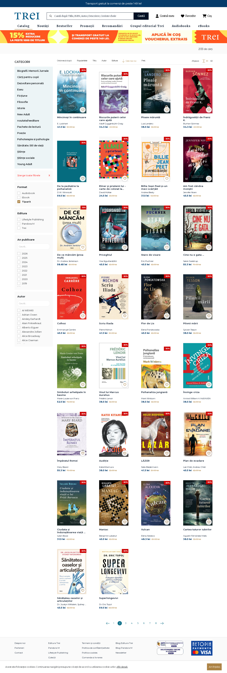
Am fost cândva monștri (193, 187)
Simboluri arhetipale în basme (71, 393)
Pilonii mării (190, 323)
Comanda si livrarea (92, 657)
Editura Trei (54, 643)
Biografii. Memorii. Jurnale (33, 70)
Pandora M (54, 648)
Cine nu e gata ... (193, 254)
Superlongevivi (108, 598)
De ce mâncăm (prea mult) (70, 256)
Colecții (52, 657)
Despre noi (20, 643)
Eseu (20, 89)
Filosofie (22, 102)
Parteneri (19, 648)
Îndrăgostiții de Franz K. (196, 119)
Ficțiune (22, 95)
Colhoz (61, 323)
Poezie (21, 133)
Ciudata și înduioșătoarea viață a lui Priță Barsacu (71, 531)
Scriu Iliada (106, 323)
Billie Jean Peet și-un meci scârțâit (154, 187)
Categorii (22, 62)
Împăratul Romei (67, 460)
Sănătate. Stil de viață (30, 145)
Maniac (103, 529)
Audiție (103, 460)
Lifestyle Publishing (58, 652)
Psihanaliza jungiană (154, 392)
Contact (19, 652)
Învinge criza (191, 392)
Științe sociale (26, 158)
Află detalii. (122, 666)
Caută (141, 16)
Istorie (21, 108)
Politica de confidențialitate (95, 648)
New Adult (23, 114)
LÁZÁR (145, 460)
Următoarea (162, 622)
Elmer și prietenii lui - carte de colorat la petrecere (112, 188)
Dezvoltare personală (30, 83)
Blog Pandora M (124, 648)
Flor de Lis (147, 323)
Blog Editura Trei (124, 643)
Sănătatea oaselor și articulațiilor (70, 599)
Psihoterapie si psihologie (33, 139)
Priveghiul (105, 254)
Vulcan (145, 529)
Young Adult (24, 164)
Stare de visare (150, 254)
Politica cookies (89, 652)
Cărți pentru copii (28, 77)
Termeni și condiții (91, 643)
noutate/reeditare (28, 120)
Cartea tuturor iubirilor (197, 529)
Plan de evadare (193, 460)
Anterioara (107, 622)
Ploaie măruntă (150, 117)
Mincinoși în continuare (71, 117)
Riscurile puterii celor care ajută (112, 119)
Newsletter (121, 652)
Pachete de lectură (29, 126)
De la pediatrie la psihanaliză (68, 187)
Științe (21, 151)
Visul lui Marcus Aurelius (109, 393)
